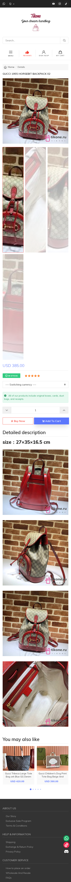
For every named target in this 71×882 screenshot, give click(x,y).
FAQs (9, 877)
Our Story (11, 816)
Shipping (10, 842)
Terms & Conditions (16, 825)
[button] (30, 789)
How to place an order (18, 868)
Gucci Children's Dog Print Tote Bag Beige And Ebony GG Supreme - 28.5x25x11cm (53, 778)
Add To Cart (53, 421)
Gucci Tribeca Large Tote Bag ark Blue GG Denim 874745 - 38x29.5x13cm (18, 776)
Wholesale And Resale (18, 872)
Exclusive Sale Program (18, 820)
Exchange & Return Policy (19, 846)
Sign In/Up (44, 56)
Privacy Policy (13, 851)
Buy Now (19, 421)
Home (11, 67)
